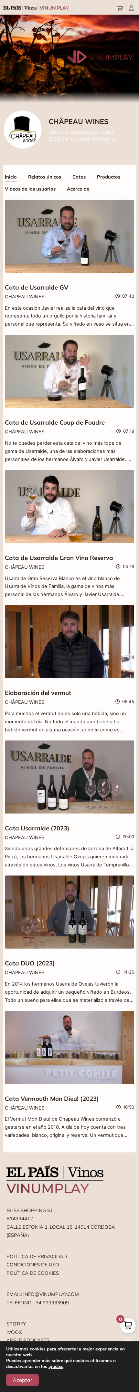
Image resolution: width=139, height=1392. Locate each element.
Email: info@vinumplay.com (42, 1294)
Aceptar (22, 1380)
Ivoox (14, 1332)
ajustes (55, 1367)
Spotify (16, 1324)
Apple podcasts (27, 1340)
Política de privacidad (36, 1256)
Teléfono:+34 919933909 (37, 1302)
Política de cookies (32, 1273)
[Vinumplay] (36, 7)
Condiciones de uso (32, 1265)
